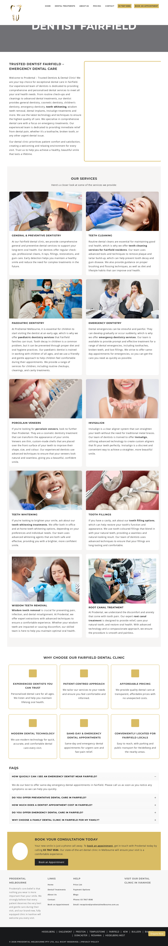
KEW (125, 931)
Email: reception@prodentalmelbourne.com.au (96, 904)
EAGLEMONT (65, 931)
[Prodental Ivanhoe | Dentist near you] (16, 12)
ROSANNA (96, 935)
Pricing (97, 6)
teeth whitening (56, 106)
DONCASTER (80, 935)
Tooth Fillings (100, 514)
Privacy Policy (90, 942)
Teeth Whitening (25, 514)
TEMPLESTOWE (97, 931)
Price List (77, 884)
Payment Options (81, 889)
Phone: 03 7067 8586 (83, 899)
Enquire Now (157, 933)
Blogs (75, 894)
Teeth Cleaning (100, 235)
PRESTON (81, 931)
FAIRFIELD (114, 931)
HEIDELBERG (48, 931)
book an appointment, (100, 845)
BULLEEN (136, 931)
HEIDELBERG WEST (115, 935)
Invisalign (96, 422)
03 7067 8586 (124, 6)
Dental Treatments (65, 6)
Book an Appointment (146, 6)
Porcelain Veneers (26, 422)
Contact (109, 6)
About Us (84, 6)
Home (48, 6)
